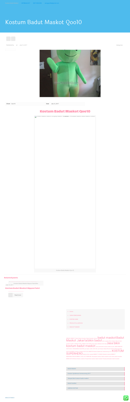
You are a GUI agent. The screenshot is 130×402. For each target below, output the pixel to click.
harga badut (94, 343)
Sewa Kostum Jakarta (79, 358)
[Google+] (107, 3)
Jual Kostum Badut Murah (104, 348)
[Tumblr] (124, 3)
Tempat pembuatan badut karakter (110, 358)
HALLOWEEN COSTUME (85, 343)
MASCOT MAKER (75, 327)
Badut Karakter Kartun (91, 338)
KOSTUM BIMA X (70, 351)
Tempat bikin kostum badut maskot (93, 358)
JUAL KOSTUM (93, 348)
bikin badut (94, 340)
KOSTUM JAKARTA (88, 351)
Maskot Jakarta (107, 354)
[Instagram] (121, 3)
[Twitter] (110, 3)
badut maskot (107, 337)
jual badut (86, 348)
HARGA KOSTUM (102, 343)
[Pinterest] (118, 3)
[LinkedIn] (115, 3)
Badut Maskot (72, 368)
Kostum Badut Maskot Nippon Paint (22, 288)
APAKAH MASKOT (70, 338)
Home (71, 311)
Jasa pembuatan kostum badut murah (105, 346)
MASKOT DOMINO (98, 354)
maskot (91, 354)
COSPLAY (76, 343)
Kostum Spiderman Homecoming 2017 (79, 373)
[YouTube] (113, 3)
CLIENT (72, 343)
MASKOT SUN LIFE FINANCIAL (84, 356)
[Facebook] (104, 3)
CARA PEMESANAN (75, 315)
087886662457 (25, 3)
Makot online (86, 354)
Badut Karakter (82, 338)
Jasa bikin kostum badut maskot (93, 344)
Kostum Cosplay (79, 351)
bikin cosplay (105, 341)
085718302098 (37, 3)
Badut (76, 338)
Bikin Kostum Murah (114, 341)
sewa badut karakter (117, 356)
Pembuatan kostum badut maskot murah (102, 356)
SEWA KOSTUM (70, 358)
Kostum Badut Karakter (116, 348)
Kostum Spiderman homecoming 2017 (102, 351)
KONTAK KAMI (74, 319)
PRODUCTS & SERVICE (76, 323)
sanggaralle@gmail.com (52, 3)
